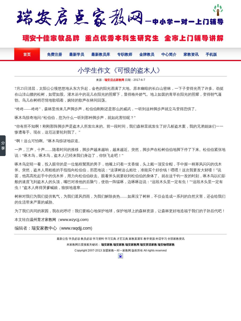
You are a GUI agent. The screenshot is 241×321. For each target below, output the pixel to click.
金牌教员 (146, 54)
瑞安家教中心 (44, 228)
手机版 (211, 54)
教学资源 (149, 238)
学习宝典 (110, 238)
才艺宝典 (122, 238)
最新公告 (62, 238)
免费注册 (54, 54)
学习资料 (98, 238)
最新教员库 (100, 54)
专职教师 (124, 54)
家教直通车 (136, 238)
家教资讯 (191, 54)
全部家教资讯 (176, 238)
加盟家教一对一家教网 (117, 250)
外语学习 (161, 238)
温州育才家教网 (43, 220)
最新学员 (76, 54)
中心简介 (169, 54)
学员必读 (74, 238)
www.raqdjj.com (76, 228)
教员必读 (86, 238)
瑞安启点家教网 (114, 80)
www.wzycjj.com (73, 220)
